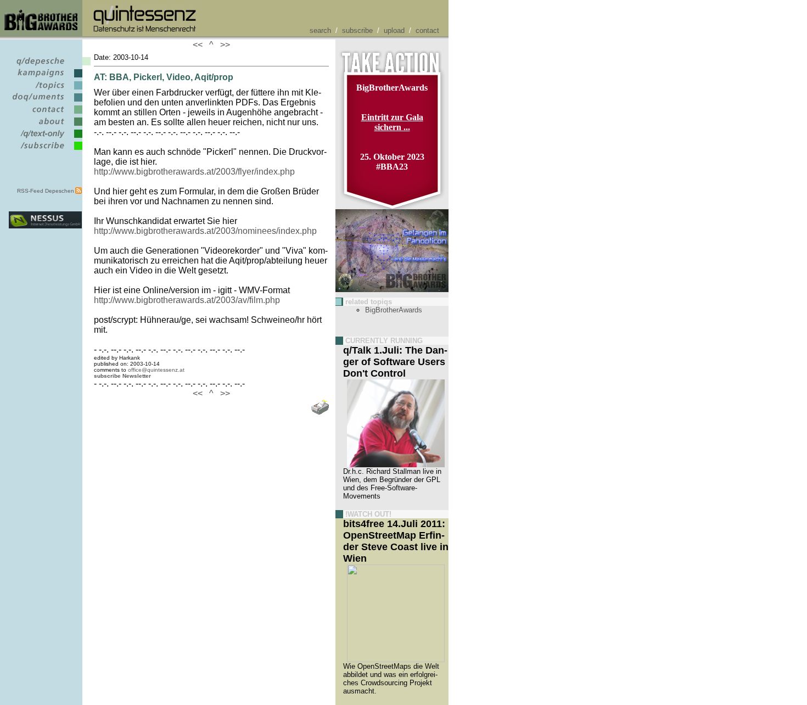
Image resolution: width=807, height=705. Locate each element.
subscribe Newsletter (122, 376)
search (320, 30)
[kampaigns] (45, 77)
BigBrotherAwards (393, 310)
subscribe (357, 30)
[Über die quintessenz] (45, 126)
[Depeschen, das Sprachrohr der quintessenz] (45, 65)
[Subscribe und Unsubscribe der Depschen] (45, 150)
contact (427, 30)
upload (394, 30)
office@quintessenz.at (156, 370)
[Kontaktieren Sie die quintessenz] (45, 114)
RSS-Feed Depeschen (45, 191)
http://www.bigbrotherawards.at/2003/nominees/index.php (205, 231)
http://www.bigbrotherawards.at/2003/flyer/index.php (194, 171)
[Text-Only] (45, 138)
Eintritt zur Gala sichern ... (392, 122)
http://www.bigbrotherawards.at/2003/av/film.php (187, 300)
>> (223, 44)
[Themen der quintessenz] (45, 89)
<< (200, 44)
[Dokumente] (45, 102)
